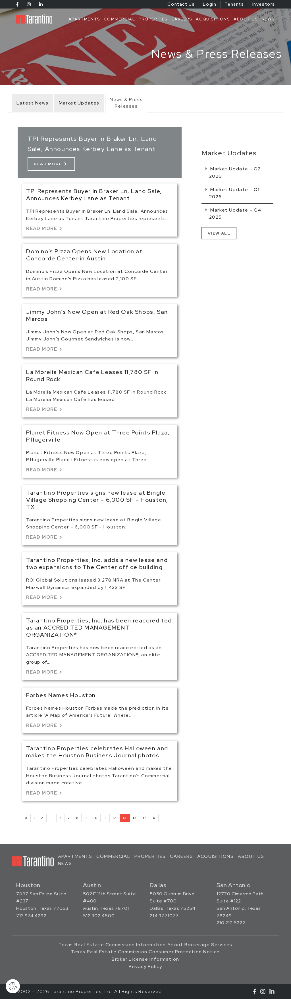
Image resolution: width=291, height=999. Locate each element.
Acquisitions (213, 19)
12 (115, 818)
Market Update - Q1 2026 (234, 193)
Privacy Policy (145, 966)
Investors (263, 4)
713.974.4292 (31, 916)
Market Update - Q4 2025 (235, 213)
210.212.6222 (231, 923)
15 (145, 818)
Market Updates (79, 103)
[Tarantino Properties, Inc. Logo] (34, 19)
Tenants (234, 4)
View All (219, 233)
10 (95, 818)
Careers (181, 19)
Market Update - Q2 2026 (235, 172)
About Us (246, 19)
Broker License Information (145, 959)
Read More (51, 163)
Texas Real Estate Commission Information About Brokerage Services (145, 945)
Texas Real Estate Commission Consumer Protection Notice (145, 952)
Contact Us (181, 4)
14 (135, 818)
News (268, 19)
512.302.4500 (99, 916)
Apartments (84, 19)
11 (105, 818)
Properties (153, 19)
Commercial (119, 19)
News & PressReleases (126, 103)
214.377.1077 (164, 916)
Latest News (32, 103)
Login (209, 4)
